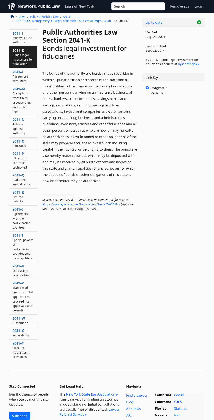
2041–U (21, 270)
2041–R (18, 196)
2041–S (21, 218)
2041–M (22, 100)
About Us (133, 408)
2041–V (23, 296)
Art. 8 (67, 17)
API (128, 415)
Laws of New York (79, 6)
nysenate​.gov (187, 64)
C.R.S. (178, 402)
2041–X (21, 332)
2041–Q (22, 179)
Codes (179, 395)
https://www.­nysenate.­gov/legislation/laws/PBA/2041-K (81, 204)
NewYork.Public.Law (39, 6)
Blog (129, 402)
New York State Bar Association (90, 394)
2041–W (20, 320)
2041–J (22, 38)
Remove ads (179, 6)
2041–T (23, 246)
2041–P (20, 160)
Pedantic (157, 93)
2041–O (19, 143)
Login (198, 6)
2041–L (20, 76)
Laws (21, 17)
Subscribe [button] (20, 416)
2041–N (19, 126)
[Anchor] (104, 180)
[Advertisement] (173, 132)
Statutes (180, 408)
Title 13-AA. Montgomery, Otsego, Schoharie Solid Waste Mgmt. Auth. (63, 21)
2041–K (23, 57)
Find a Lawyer (137, 395)
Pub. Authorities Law (44, 17)
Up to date (154, 22)
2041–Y (21, 350)
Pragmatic (159, 88)
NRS (177, 415)
